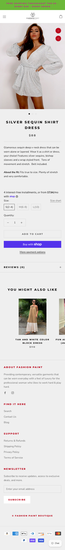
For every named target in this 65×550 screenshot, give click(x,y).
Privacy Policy (11, 452)
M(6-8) (23, 207)
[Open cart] (60, 16)
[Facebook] (5, 393)
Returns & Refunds (14, 440)
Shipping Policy (12, 446)
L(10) (36, 207)
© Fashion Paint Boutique (32, 515)
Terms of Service (13, 457)
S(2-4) (9, 207)
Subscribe (17, 499)
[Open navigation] (4, 16)
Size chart (55, 200)
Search (8, 411)
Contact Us (10, 416)
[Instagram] (12, 393)
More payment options (32, 252)
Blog (6, 422)
